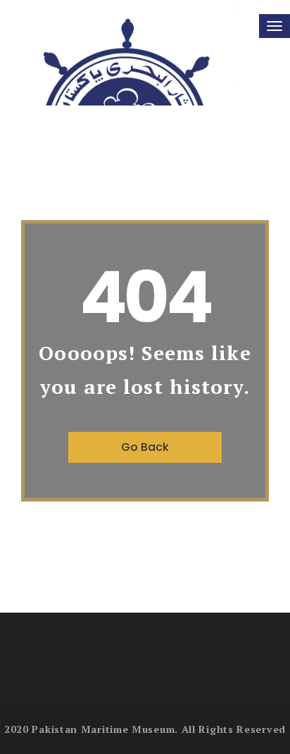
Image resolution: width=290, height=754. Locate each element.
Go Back (145, 447)
